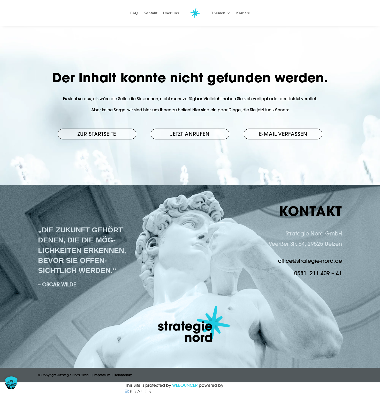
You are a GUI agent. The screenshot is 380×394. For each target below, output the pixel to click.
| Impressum (100, 375)
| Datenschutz (121, 375)
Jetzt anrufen (190, 134)
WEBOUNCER (185, 385)
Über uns (171, 13)
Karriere (243, 13)
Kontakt (150, 13)
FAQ (134, 13)
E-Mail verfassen (283, 134)
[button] (11, 382)
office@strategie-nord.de (310, 260)
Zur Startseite (97, 134)
